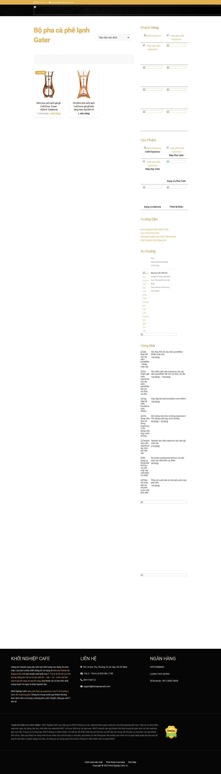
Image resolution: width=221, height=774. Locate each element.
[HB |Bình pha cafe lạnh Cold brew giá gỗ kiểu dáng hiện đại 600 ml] (84, 84)
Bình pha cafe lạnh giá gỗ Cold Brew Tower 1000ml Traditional (49, 106)
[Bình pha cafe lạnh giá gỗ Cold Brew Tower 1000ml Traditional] (48, 84)
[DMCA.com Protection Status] (171, 738)
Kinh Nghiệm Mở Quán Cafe (155, 229)
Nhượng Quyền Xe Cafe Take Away (158, 236)
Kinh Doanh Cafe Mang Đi (153, 240)
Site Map (132, 762)
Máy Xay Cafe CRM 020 (159, 274)
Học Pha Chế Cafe (150, 233)
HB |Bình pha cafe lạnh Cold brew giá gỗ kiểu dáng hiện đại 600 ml (84, 106)
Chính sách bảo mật (93, 762)
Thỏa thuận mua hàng (115, 762)
